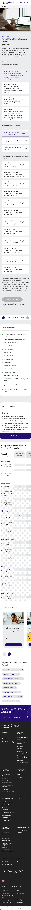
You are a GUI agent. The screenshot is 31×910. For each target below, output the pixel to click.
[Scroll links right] (27, 317)
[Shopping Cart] (24, 2)
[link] (4, 871)
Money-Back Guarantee (11, 375)
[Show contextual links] (28, 6)
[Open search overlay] (21, 2)
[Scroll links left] (3, 317)
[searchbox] (15, 717)
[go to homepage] (15, 726)
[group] (13, 630)
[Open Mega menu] (27, 2)
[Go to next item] (9, 654)
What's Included (13, 317)
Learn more (5, 61)
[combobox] (8, 6)
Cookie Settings (20, 893)
